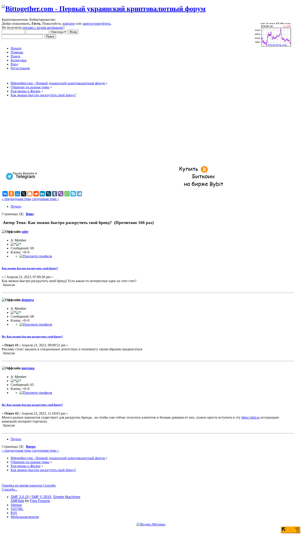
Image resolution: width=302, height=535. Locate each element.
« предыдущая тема (16, 199)
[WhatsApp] (67, 193)
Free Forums (40, 501)
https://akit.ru (250, 417)
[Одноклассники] (11, 193)
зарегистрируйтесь (96, 23)
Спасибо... (9, 489)
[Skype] (73, 193)
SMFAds (17, 501)
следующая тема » (45, 199)
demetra (27, 300)
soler (25, 231)
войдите (69, 23)
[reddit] (36, 193)
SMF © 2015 (41, 497)
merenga (27, 368)
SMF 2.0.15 (20, 497)
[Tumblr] (54, 193)
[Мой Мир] (17, 193)
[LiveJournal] (48, 193)
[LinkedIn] (42, 193)
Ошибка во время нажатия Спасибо (29, 485)
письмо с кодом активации (43, 27)
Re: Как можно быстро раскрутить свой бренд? (32, 336)
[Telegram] (79, 193)
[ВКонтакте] (5, 193)
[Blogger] (29, 193)
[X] (23, 193)
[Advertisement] (134, 132)
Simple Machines (66, 497)
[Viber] (60, 193)
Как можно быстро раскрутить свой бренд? (30, 268)
